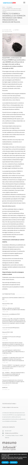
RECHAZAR (13, 462)
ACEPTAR (5, 462)
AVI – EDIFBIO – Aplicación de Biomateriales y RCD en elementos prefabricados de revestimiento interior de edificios (13, 374)
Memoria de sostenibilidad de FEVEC (11, 314)
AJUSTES (20, 458)
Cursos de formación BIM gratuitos (10, 327)
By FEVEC (17, 29)
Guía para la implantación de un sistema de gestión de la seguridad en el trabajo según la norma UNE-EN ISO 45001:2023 (13, 381)
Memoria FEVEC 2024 (7, 332)
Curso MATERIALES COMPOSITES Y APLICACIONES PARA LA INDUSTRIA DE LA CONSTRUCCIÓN (13, 351)
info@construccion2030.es (11, 433)
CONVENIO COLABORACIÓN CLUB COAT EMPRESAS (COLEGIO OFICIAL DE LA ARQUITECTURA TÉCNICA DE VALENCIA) (13, 359)
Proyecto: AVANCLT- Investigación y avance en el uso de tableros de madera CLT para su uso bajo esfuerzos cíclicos (13, 366)
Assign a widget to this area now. (10, 407)
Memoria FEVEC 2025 (7, 303)
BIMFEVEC (5, 387)
